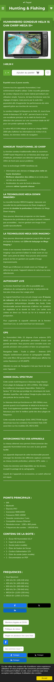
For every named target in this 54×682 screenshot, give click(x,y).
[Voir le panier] (51, 8)
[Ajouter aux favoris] (48, 73)
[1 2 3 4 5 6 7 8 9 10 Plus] (7, 73)
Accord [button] (44, 678)
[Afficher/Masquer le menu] (3, 8)
